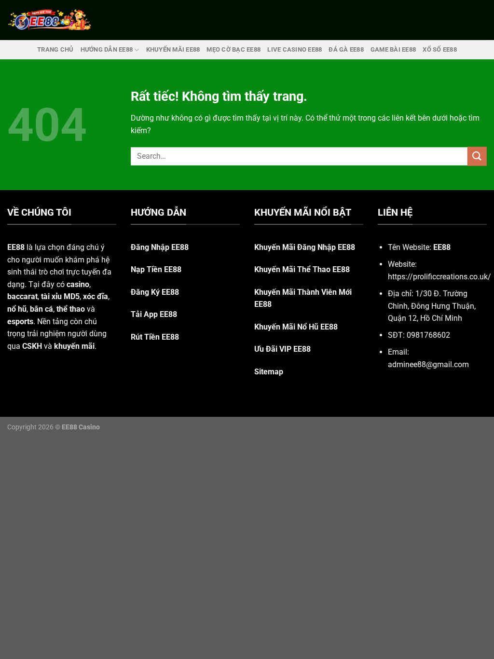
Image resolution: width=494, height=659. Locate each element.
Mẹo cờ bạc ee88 (233, 49)
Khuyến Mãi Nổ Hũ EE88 (296, 326)
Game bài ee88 (393, 49)
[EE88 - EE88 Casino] (49, 20)
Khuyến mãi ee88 (173, 49)
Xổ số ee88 (440, 49)
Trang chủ (55, 49)
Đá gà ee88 (346, 49)
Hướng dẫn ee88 (107, 49)
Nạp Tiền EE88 (156, 269)
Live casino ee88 (294, 49)
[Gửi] (477, 156)
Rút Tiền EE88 (155, 337)
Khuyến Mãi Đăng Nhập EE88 (304, 247)
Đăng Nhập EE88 (160, 247)
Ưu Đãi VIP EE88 (282, 349)
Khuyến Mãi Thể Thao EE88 (302, 269)
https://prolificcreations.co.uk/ (439, 276)
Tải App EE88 (154, 314)
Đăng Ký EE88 (155, 292)
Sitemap (268, 371)
